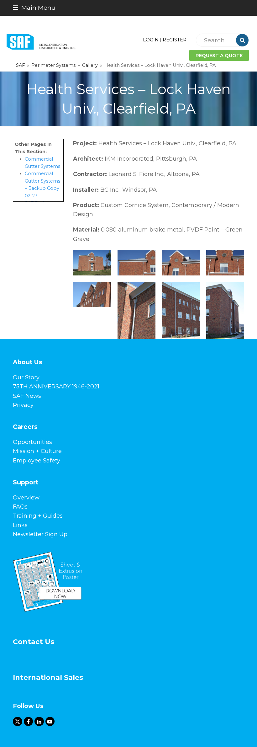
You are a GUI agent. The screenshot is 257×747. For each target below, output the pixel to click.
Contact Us (33, 642)
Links (20, 525)
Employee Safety (36, 460)
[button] (34, 7)
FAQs (20, 506)
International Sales (48, 677)
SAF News (27, 395)
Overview (26, 497)
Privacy (23, 405)
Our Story (26, 377)
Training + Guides (38, 515)
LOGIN (151, 40)
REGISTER (174, 40)
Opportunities (32, 442)
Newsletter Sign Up (40, 534)
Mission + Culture (37, 451)
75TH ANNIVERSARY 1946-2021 (56, 386)
